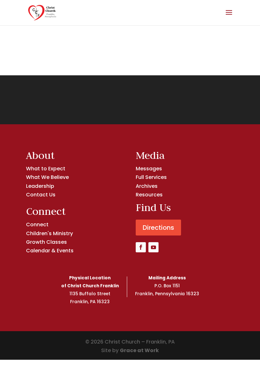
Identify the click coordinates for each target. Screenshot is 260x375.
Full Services (151, 177)
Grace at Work (139, 350)
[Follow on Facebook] (141, 247)
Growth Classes (46, 242)
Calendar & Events (50, 250)
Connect (37, 224)
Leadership (40, 186)
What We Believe (47, 177)
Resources (149, 194)
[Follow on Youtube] (153, 247)
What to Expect (45, 168)
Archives (147, 186)
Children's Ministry (49, 233)
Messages (149, 168)
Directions (158, 227)
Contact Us (40, 194)
